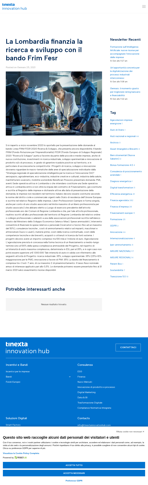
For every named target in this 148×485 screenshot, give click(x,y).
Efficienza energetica (122, 194)
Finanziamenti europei (122, 213)
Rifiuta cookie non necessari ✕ (130, 431)
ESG (79, 371)
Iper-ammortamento (121, 244)
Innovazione (118, 232)
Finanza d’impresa (121, 206)
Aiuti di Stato (117, 129)
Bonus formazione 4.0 (122, 165)
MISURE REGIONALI (121, 257)
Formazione (117, 219)
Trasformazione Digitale (89, 402)
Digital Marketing (86, 392)
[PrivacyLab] (20, 457)
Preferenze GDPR (74, 481)
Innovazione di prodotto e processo (96, 387)
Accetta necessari (74, 473)
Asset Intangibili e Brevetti (125, 149)
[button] (144, 6)
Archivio (115, 142)
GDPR (114, 225)
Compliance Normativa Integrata (94, 407)
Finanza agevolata (121, 200)
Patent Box (116, 263)
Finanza (81, 376)
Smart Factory (13, 425)
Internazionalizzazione (122, 238)
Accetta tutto (74, 465)
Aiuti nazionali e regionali (124, 136)
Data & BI (82, 397)
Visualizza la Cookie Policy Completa (21, 453)
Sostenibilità (117, 270)
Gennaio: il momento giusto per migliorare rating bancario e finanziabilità (125, 92)
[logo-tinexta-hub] (14, 6)
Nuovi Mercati (84, 381)
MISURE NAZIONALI (122, 251)
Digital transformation (122, 187)
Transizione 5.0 (119, 276)
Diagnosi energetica (121, 181)
